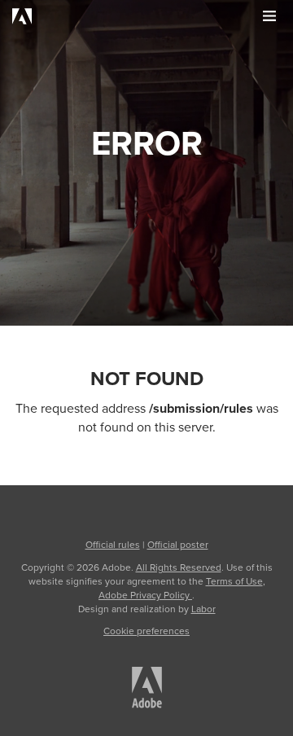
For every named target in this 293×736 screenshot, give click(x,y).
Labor (203, 609)
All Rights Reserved (178, 567)
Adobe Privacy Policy (145, 595)
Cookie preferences (146, 631)
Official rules (112, 544)
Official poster (177, 544)
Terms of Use (234, 581)
